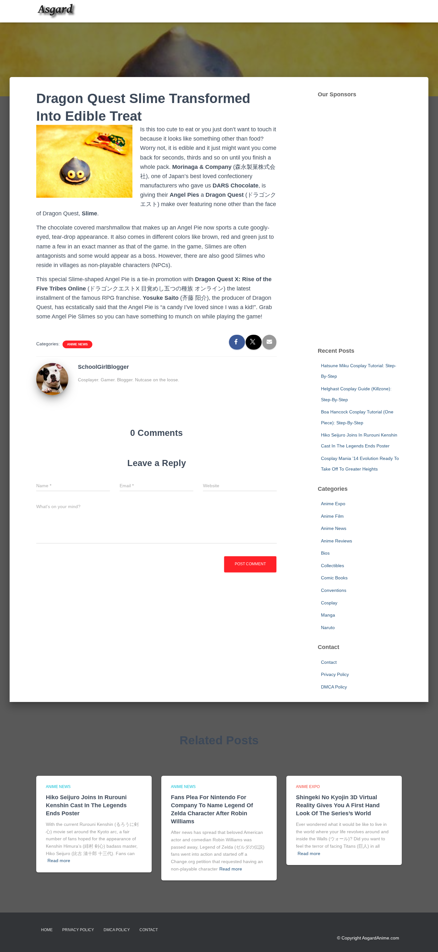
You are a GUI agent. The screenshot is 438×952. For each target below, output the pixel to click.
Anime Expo (333, 503)
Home (47, 930)
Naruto (328, 627)
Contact (329, 662)
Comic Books (334, 577)
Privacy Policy (335, 674)
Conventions (333, 590)
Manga (328, 615)
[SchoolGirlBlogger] (52, 378)
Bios (325, 553)
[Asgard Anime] (56, 11)
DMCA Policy (334, 686)
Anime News (77, 344)
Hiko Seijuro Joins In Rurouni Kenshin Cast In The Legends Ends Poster (86, 805)
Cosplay (329, 602)
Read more (58, 860)
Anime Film (332, 516)
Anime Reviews (336, 540)
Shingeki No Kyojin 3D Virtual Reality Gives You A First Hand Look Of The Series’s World (338, 805)
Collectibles (332, 565)
